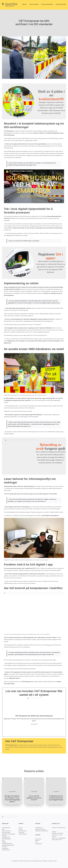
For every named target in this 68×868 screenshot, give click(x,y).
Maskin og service (6, 830)
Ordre (3, 840)
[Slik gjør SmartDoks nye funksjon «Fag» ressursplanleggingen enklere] (12, 778)
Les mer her (34, 724)
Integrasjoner (5, 848)
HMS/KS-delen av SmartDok (31, 241)
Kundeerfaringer (23, 834)
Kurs (36, 842)
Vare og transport (6, 832)
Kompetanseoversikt (7, 843)
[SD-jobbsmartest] (9, 3)
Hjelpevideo (38, 839)
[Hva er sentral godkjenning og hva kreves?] (34, 778)
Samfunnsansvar (23, 830)
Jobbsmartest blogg (40, 829)
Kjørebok (4, 842)
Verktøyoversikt (6, 837)
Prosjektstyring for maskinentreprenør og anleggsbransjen (56, 798)
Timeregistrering (6, 827)
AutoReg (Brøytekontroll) (8, 845)
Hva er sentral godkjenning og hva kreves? (34, 798)
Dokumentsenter (6, 850)
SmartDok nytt (38, 827)
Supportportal (38, 843)
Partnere (21, 829)
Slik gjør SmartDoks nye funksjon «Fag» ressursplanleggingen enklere (12, 799)
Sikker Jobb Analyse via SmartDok (35, 574)
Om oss (20, 827)
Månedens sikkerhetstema (41, 830)
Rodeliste (4, 835)
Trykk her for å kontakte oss (58, 827)
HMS (3, 829)
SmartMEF (4, 846)
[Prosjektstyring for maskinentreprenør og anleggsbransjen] (56, 778)
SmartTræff (21, 832)
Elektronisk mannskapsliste (8, 834)
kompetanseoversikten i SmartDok (24, 652)
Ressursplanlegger (6, 838)
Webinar (37, 840)
